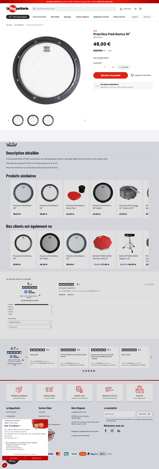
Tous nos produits (19, 17)
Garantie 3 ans (44, 416)
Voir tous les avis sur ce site (29, 300)
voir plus (94, 358)
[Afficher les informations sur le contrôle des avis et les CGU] (23, 360)
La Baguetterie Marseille (80, 435)
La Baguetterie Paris (78, 412)
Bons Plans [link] (55, 17)
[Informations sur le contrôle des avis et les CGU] (40, 295)
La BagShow (10, 416)
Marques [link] (67, 17)
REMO (95, 31)
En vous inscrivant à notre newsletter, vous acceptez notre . (129, 420)
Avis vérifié (150, 284)
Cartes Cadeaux (82, 17)
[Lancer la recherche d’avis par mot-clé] (51, 327)
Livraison (42, 412)
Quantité (97, 63)
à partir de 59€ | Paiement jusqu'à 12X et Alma (80, 2)
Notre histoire (11, 412)
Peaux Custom (119, 17)
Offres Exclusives (39, 17)
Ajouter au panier (111, 75)
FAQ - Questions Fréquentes (49, 424)
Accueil (9, 25)
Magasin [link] (135, 17)
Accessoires (19, 25)
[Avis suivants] (151, 357)
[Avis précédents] (26, 357)
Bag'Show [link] (147, 17)
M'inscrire (142, 414)
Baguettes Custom (101, 17)
